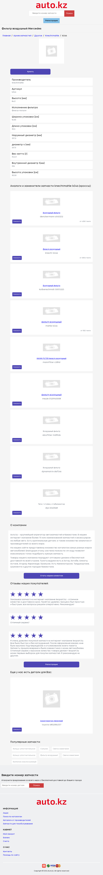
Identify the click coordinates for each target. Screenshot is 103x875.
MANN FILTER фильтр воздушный (51, 358)
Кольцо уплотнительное (24, 749)
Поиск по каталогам (12, 816)
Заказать (17, 221)
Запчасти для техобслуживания (18, 824)
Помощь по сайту (11, 855)
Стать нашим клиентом (51, 576)
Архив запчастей (22, 36)
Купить (30, 71)
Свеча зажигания (61, 749)
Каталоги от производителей (17, 820)
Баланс (6, 837)
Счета (6, 841)
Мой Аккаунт (9, 834)
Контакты (7, 851)
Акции (5, 813)
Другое (38, 36)
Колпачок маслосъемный (24, 762)
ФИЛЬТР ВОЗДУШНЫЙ (51, 322)
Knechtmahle (52, 36)
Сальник (44, 749)
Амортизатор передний (51, 721)
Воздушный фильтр (51, 213)
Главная (7, 36)
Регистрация (51, 20)
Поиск (69, 13)
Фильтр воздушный (51, 249)
